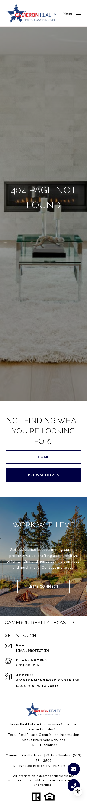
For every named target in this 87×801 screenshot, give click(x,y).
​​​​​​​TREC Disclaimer (43, 745)
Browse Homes (43, 475)
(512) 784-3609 (27, 665)
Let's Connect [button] (43, 586)
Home (43, 457)
